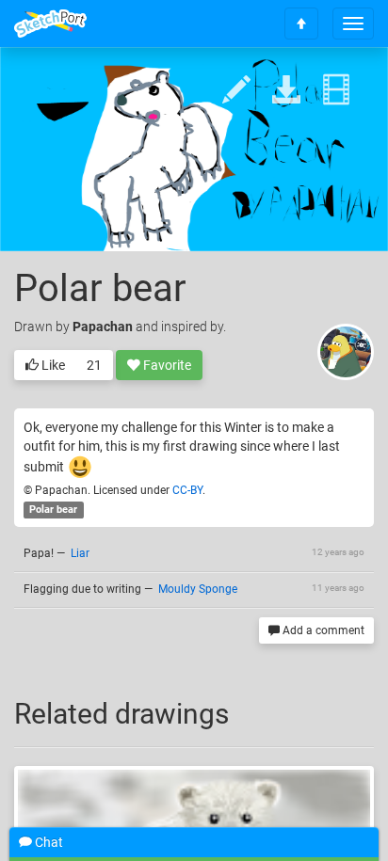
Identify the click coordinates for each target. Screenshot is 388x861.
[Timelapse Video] (336, 91)
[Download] (286, 91)
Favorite (165, 365)
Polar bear (53, 509)
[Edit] (236, 91)
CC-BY (187, 490)
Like (52, 365)
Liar (80, 553)
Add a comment (322, 630)
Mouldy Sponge (197, 589)
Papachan (103, 326)
